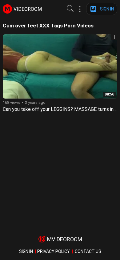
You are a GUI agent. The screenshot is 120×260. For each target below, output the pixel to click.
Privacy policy (53, 251)
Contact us (88, 251)
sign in (26, 251)
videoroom (28, 9)
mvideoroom (64, 239)
